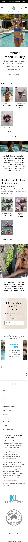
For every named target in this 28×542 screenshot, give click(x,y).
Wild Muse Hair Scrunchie (7, 128)
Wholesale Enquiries (8, 406)
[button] (2, 8)
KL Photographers (8, 429)
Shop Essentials (14, 74)
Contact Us (6, 425)
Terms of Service (7, 410)
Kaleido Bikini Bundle (7, 213)
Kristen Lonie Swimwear (16, 541)
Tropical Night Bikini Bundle (20, 214)
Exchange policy (7, 414)
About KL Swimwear (8, 421)
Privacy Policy (7, 418)
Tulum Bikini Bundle (7, 237)
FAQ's (4, 395)
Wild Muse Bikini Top (7, 103)
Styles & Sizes (7, 402)
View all (14, 136)
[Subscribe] (21, 323)
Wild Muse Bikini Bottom (21, 103)
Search (5, 399)
